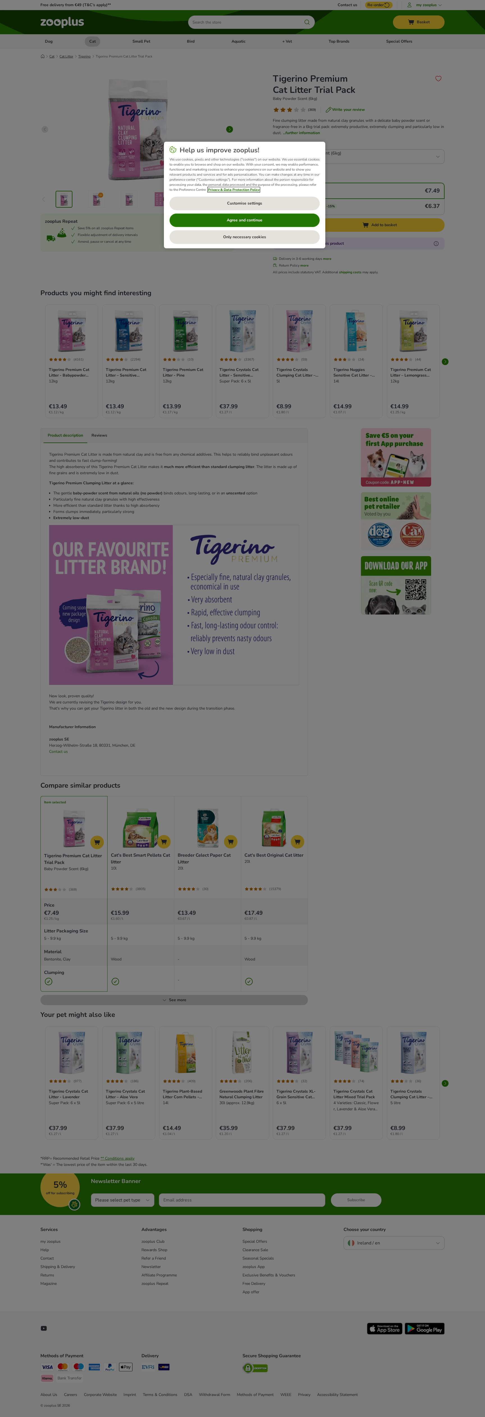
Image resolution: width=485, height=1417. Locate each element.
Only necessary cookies (244, 237)
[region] (244, 195)
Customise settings (244, 203)
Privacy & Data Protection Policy (234, 189)
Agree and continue (244, 220)
